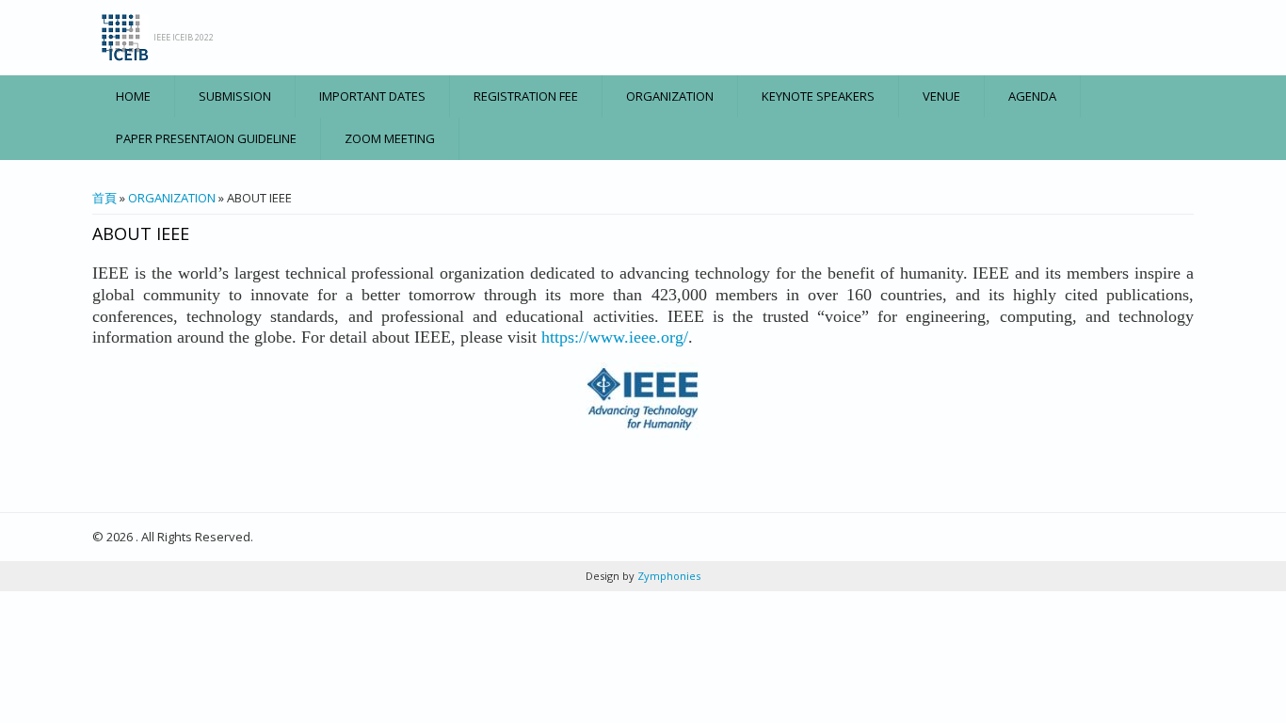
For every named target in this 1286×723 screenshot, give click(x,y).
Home (133, 96)
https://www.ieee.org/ (614, 337)
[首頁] (125, 37)
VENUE (941, 96)
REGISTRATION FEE (526, 96)
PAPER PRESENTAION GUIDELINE (206, 138)
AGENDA (1032, 96)
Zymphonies (667, 576)
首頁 (104, 197)
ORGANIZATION (670, 96)
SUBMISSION (235, 96)
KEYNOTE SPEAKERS (818, 96)
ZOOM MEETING (390, 138)
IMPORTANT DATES (372, 96)
